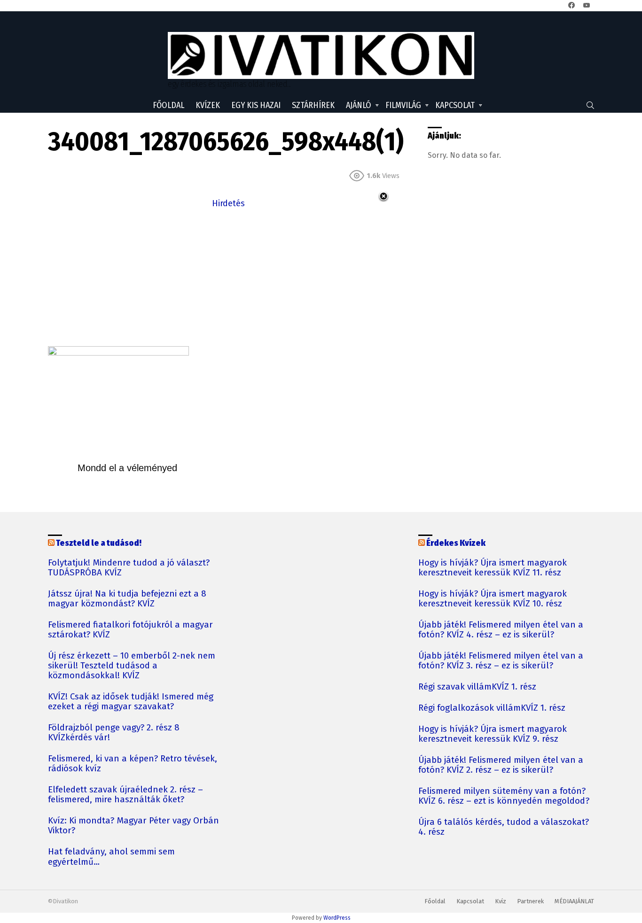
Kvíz (500, 901)
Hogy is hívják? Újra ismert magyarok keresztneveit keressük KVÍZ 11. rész (492, 568)
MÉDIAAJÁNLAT (574, 901)
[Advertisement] (228, 276)
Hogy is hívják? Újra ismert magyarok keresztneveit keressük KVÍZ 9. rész (492, 734)
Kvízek (208, 105)
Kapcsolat (455, 105)
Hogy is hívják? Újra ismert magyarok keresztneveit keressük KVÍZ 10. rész (492, 599)
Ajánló (358, 105)
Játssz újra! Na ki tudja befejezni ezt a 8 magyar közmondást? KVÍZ (127, 599)
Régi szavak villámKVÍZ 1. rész (477, 687)
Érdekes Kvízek (455, 543)
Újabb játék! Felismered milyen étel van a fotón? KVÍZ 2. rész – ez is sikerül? (500, 765)
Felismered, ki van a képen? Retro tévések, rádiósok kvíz (132, 764)
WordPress (337, 918)
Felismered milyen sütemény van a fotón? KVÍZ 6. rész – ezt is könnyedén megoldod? (503, 796)
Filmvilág (403, 105)
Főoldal (168, 105)
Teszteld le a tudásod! (98, 543)
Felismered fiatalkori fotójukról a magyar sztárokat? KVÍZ (130, 630)
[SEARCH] (590, 105)
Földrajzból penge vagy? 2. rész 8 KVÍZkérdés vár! (114, 733)
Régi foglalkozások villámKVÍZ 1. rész (491, 708)
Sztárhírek (313, 105)
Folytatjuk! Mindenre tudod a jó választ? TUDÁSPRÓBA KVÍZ (129, 568)
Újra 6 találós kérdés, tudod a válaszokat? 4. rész (503, 827)
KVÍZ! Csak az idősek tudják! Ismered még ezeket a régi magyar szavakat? (130, 702)
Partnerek (530, 901)
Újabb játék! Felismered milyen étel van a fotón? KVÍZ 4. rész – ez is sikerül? (500, 630)
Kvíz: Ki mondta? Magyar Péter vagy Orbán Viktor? (133, 826)
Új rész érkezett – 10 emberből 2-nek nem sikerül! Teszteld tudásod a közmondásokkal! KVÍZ (131, 666)
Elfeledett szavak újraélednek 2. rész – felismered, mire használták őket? (125, 795)
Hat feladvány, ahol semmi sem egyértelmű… (111, 857)
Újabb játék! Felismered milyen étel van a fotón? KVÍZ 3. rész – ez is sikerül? (500, 661)
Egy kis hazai (256, 105)
